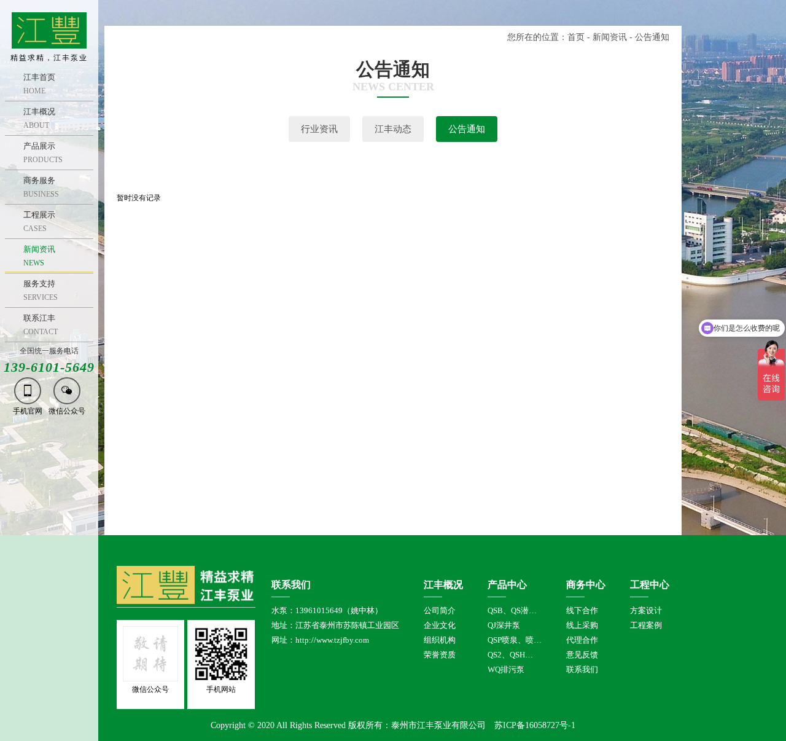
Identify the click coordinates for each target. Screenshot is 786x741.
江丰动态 (393, 129)
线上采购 (582, 625)
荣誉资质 (440, 654)
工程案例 (646, 625)
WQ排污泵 (506, 669)
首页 (576, 37)
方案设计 (646, 610)
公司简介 (440, 610)
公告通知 (466, 129)
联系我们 (582, 669)
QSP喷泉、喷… (515, 640)
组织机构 (440, 640)
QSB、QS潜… (512, 610)
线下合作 (582, 610)
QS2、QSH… (510, 654)
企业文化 (440, 625)
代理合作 (582, 640)
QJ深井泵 (504, 625)
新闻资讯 (610, 37)
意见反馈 (582, 654)
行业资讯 (319, 129)
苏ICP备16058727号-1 (534, 725)
